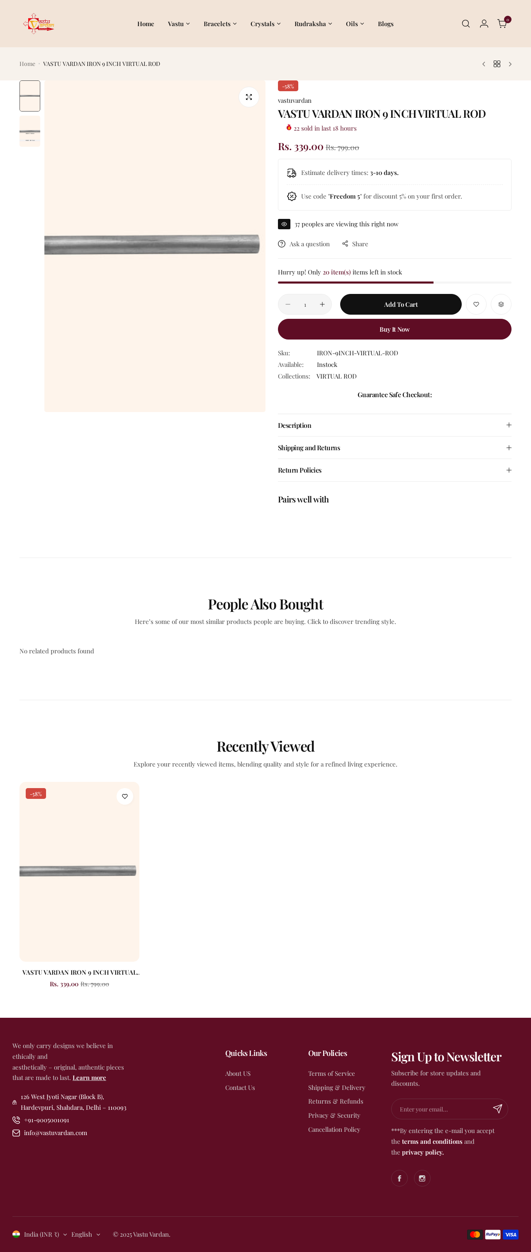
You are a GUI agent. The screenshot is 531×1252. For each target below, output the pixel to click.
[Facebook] (399, 1178)
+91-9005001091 (46, 1120)
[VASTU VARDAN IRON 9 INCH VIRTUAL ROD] (79, 872)
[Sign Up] (497, 1109)
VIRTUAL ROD (337, 376)
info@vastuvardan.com (55, 1132)
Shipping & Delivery (336, 1087)
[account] (484, 24)
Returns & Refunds (335, 1101)
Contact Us (240, 1087)
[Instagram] (422, 1178)
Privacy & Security (334, 1115)
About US (238, 1073)
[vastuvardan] (38, 23)
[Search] (466, 24)
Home (27, 64)
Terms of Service (331, 1073)
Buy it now (394, 329)
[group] (155, 246)
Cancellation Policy (334, 1129)
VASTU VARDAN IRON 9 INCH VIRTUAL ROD (79, 972)
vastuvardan (295, 100)
